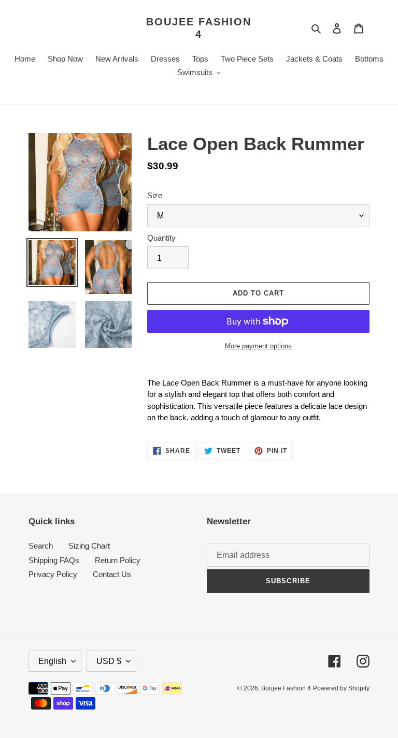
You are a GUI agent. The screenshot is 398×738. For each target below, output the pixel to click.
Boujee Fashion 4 (198, 28)
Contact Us (112, 574)
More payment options (258, 346)
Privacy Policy (53, 574)
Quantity (161, 237)
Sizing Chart (89, 545)
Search (41, 545)
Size (154, 195)
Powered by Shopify (341, 688)
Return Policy (117, 560)
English (52, 661)
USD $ (108, 661)
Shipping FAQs (54, 560)
